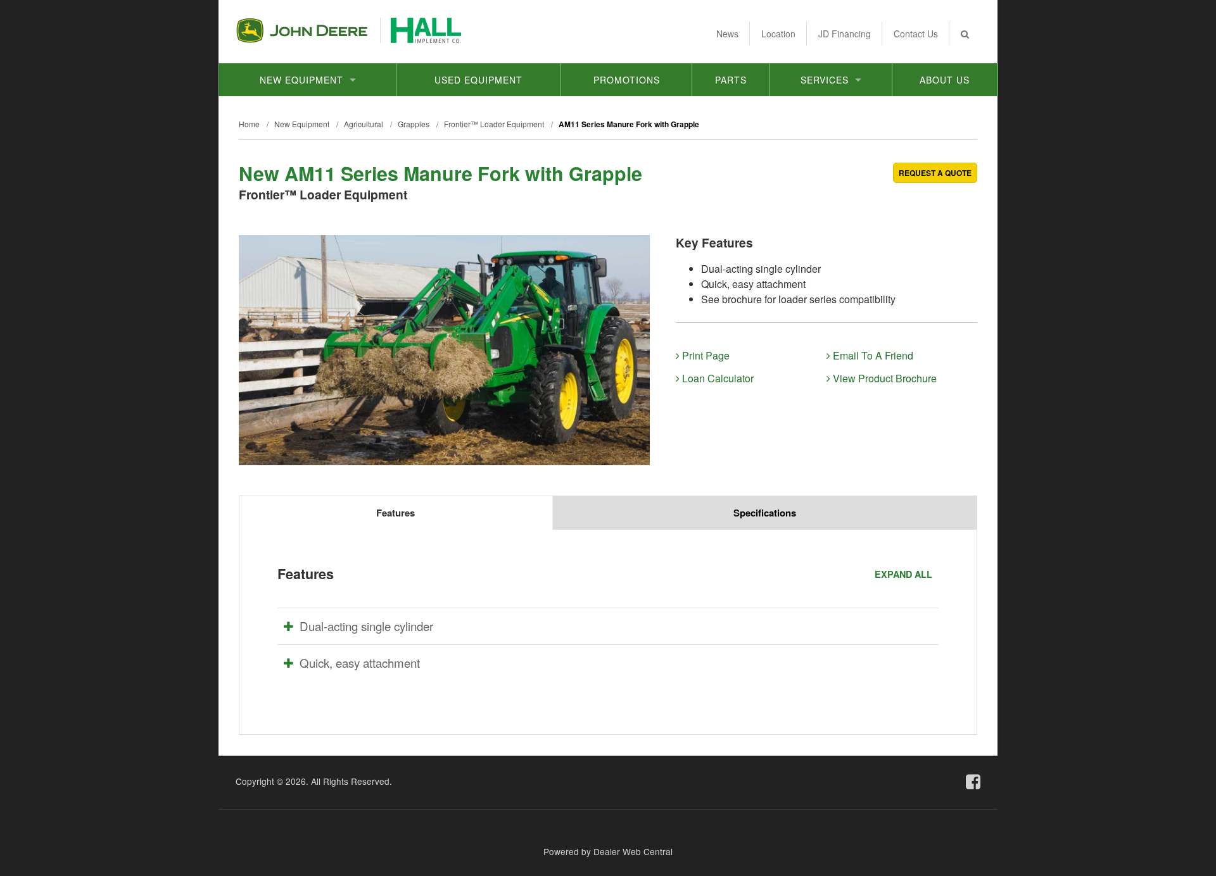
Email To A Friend (871, 355)
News (727, 33)
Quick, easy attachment (360, 662)
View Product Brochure (883, 378)
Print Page (705, 355)
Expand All (903, 574)
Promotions (626, 79)
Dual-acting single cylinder (366, 626)
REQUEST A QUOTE (935, 172)
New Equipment (301, 79)
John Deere (301, 30)
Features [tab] (395, 513)
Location (778, 33)
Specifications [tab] (764, 513)
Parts (731, 79)
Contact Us (916, 33)
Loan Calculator (717, 378)
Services (825, 79)
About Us (945, 79)
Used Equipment (478, 79)
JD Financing (844, 33)
